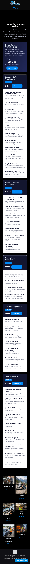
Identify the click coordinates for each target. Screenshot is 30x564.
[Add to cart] (13, 477)
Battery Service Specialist (8, 487)
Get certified (12, 68)
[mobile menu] (27, 3)
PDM (24, 558)
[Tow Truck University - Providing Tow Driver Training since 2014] (15, 3)
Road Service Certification (21, 535)
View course (17, 86)
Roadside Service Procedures (8, 540)
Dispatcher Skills (9, 517)
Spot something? (21, 560)
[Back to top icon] (15, 552)
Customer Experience (21, 496)
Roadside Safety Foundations (21, 513)
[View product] (13, 480)
